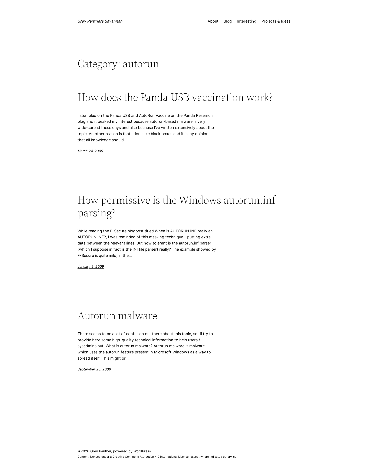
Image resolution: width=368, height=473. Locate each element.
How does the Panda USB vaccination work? (175, 97)
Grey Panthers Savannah (100, 21)
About (213, 21)
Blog (228, 21)
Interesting (246, 21)
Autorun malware (117, 315)
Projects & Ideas (276, 21)
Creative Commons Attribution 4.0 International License (151, 456)
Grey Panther (100, 451)
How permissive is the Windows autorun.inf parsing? (177, 206)
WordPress (142, 451)
